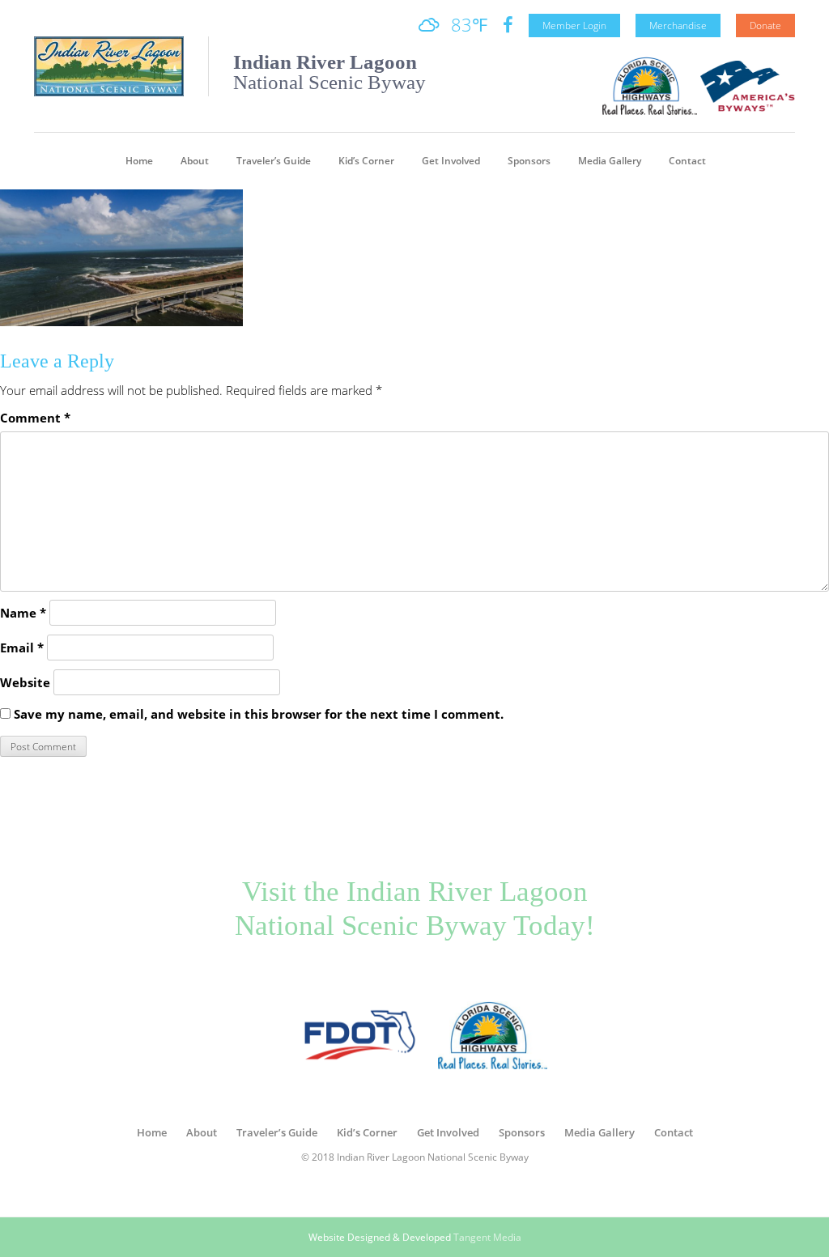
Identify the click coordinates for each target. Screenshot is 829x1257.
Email (22, 647)
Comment (35, 418)
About (195, 161)
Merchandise (678, 25)
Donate (765, 25)
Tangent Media (487, 1237)
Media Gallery (609, 161)
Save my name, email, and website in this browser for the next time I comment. (259, 714)
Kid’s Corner (366, 161)
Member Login (574, 25)
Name (23, 613)
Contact (687, 161)
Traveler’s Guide (273, 161)
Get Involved (451, 161)
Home (139, 161)
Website (25, 682)
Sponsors (529, 161)
